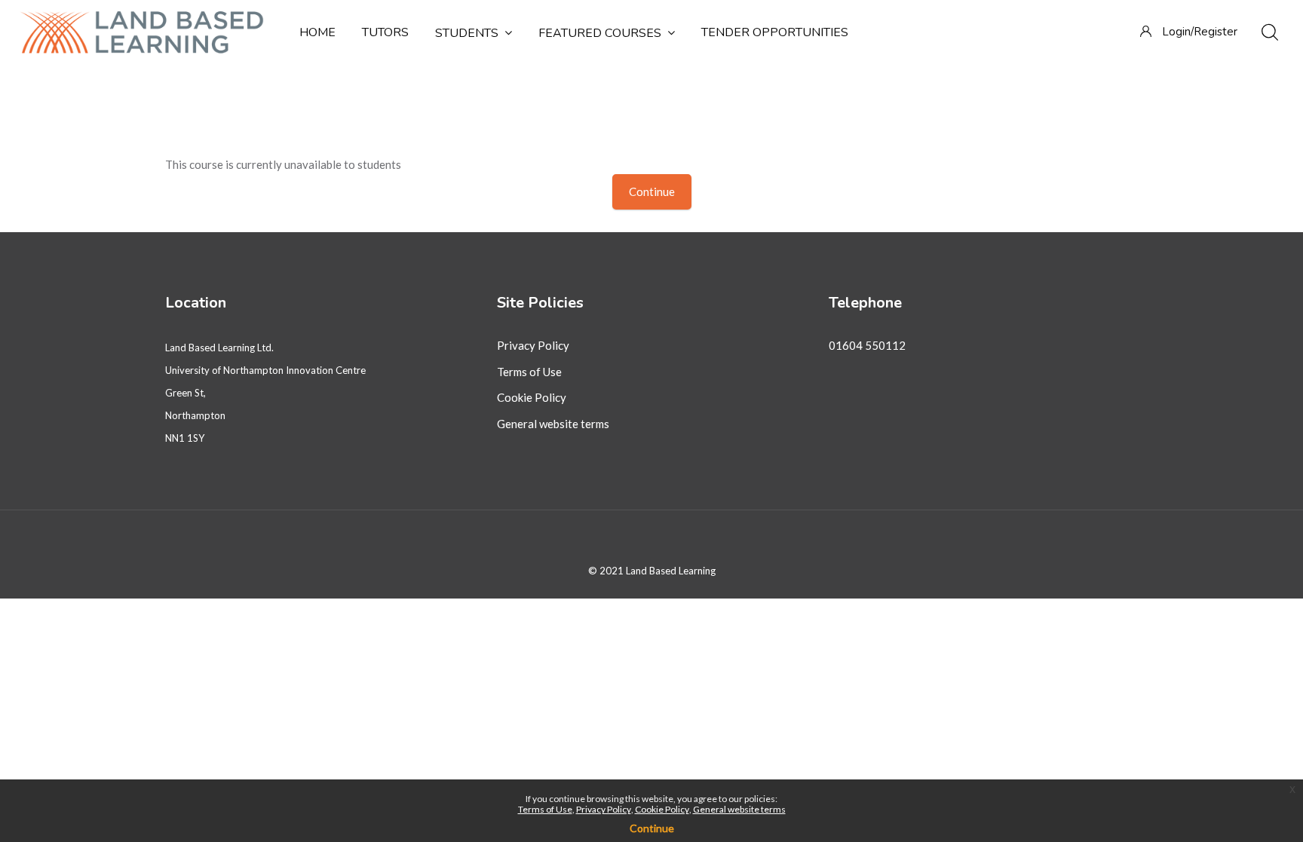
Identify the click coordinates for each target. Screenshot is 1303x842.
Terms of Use (529, 371)
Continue (652, 191)
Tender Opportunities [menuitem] (774, 32)
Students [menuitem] (466, 33)
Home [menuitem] (317, 32)
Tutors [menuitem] (385, 32)
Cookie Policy (531, 397)
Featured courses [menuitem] (599, 33)
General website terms (553, 423)
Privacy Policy (533, 345)
